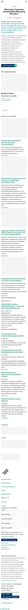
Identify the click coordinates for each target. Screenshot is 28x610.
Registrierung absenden (9, 540)
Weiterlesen (4, 155)
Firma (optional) (5, 523)
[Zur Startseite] (2, 2)
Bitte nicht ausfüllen (7, 528)
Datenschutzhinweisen (7, 536)
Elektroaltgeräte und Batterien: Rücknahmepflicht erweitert (11, 374)
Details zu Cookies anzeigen (11, 592)
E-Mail (3, 510)
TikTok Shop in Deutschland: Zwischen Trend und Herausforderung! (11, 142)
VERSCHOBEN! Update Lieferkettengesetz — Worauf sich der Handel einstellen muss (12, 306)
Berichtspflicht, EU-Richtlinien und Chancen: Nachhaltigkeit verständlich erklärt (13, 180)
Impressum (4, 547)
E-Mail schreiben (6, 100)
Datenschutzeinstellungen (8, 545)
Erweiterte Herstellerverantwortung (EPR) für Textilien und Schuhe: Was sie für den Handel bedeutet (13, 232)
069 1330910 (6, 98)
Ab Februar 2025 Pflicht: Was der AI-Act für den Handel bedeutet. (13, 279)
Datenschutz (4, 543)
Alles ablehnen (7, 594)
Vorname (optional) (6, 519)
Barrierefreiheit (5, 549)
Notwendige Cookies (8, 588)
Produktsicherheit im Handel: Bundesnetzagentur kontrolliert (12, 351)
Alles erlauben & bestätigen (10, 597)
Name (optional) (5, 514)
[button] (26, 2)
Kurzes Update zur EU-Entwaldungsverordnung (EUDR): (12, 335)
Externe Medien (6, 590)
